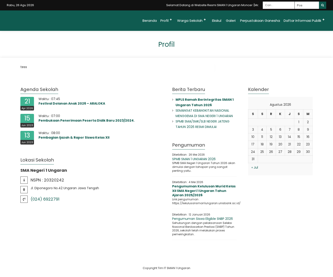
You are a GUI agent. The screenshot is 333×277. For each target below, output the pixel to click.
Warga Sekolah (190, 20)
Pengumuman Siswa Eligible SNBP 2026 (202, 218)
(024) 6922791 (45, 199)
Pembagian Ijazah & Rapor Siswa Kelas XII (74, 137)
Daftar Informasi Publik (302, 20)
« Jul (254, 167)
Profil (164, 20)
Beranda (149, 20)
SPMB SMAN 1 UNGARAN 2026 (194, 159)
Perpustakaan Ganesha (260, 20)
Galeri (231, 20)
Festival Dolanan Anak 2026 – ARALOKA (72, 103)
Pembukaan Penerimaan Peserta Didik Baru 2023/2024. (87, 120)
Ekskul (216, 20)
